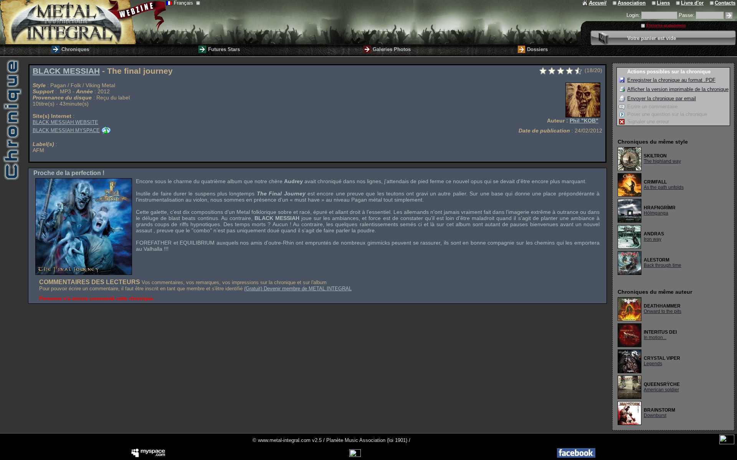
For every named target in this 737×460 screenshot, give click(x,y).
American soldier (661, 389)
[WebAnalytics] (726, 442)
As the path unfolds (664, 187)
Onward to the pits (662, 311)
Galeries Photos (392, 49)
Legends (653, 363)
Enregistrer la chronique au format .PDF (671, 80)
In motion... (655, 337)
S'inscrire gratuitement (666, 25)
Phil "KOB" (584, 120)
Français (184, 3)
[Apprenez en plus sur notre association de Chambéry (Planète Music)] (615, 3)
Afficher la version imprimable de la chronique (678, 89)
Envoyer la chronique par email (661, 98)
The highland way (662, 161)
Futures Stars (224, 49)
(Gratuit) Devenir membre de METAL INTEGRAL (298, 288)
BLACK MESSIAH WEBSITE (65, 122)
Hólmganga (656, 213)
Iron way (652, 239)
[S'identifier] (729, 15)
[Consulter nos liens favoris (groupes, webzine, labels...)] (654, 3)
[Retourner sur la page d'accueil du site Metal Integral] (83, 22)
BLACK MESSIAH (66, 71)
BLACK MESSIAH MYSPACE (66, 130)
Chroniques (75, 49)
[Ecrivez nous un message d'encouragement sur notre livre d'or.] (678, 3)
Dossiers (537, 49)
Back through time (662, 265)
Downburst (655, 415)
